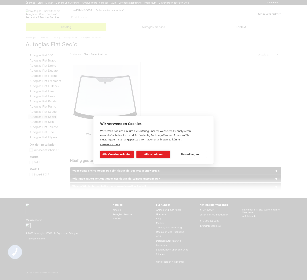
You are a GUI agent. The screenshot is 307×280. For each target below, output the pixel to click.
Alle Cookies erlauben (117, 154)
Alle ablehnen (153, 154)
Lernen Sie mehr (110, 144)
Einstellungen (190, 154)
